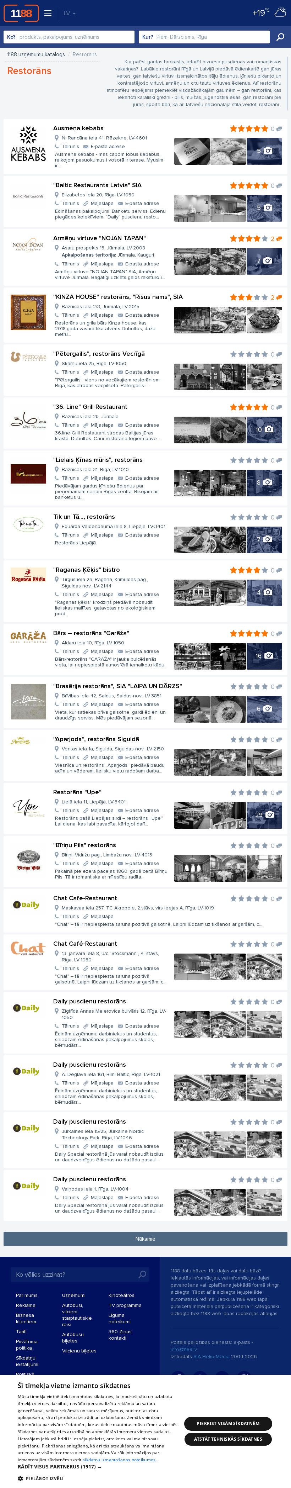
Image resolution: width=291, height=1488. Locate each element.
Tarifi (21, 1332)
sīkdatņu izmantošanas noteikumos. (120, 1460)
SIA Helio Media (211, 1357)
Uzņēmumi (74, 1295)
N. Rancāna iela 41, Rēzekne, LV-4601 (104, 138)
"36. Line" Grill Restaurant (90, 407)
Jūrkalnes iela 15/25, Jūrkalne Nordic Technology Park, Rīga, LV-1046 (103, 1134)
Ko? (11, 37)
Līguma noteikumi (120, 1318)
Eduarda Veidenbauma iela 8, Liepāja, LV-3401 (113, 526)
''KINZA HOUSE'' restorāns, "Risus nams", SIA (118, 297)
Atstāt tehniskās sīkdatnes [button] (228, 1439)
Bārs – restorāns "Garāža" (91, 633)
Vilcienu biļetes (79, 1351)
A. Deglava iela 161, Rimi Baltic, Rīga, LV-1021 (111, 1074)
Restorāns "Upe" (77, 792)
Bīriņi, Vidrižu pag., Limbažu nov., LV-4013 (107, 855)
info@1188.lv (184, 1349)
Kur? (147, 37)
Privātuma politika (27, 1345)
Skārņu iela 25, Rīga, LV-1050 (94, 363)
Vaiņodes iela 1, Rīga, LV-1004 (95, 1189)
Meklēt (280, 37)
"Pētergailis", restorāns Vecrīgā (99, 354)
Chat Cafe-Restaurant (85, 898)
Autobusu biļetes (73, 1337)
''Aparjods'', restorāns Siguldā (96, 739)
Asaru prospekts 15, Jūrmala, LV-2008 (108, 251)
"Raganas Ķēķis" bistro (86, 570)
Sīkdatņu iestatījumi (27, 1361)
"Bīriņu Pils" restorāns (84, 845)
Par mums (27, 1295)
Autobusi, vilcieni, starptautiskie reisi (77, 1315)
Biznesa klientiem (26, 1318)
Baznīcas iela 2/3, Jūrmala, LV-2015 (100, 307)
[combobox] (69, 37)
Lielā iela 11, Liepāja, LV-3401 (94, 802)
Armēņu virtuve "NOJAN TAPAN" (99, 238)
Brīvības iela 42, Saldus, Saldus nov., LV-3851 (111, 696)
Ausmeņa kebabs (78, 128)
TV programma (125, 1305)
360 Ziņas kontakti (120, 1335)
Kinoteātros (121, 1295)
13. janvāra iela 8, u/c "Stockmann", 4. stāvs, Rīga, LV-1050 (110, 956)
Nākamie (145, 1239)
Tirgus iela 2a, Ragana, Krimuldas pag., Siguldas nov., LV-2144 (105, 582)
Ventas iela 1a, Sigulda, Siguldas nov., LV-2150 (113, 749)
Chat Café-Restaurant (85, 944)
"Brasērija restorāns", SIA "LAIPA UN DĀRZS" (117, 686)
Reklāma (25, 1305)
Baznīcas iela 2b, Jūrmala (90, 416)
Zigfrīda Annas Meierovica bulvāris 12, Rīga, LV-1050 (114, 1014)
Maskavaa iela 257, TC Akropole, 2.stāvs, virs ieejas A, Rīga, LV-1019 (138, 908)
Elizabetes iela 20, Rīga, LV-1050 (98, 195)
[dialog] (145, 1431)
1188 (21, 13)
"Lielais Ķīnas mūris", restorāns (98, 460)
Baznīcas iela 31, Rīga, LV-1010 (95, 469)
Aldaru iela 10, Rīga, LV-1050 (93, 643)
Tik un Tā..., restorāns (84, 517)
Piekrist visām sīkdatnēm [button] (228, 1423)
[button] (100, 1466)
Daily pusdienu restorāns (89, 1001)
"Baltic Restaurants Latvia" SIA (97, 185)
